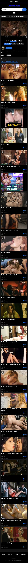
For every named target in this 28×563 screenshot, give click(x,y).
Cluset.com (12, 560)
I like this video (6, 40)
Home (3, 554)
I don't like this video (8, 40)
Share (14, 43)
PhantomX (9, 48)
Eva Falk (9, 55)
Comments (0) (20, 43)
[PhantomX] (3, 48)
